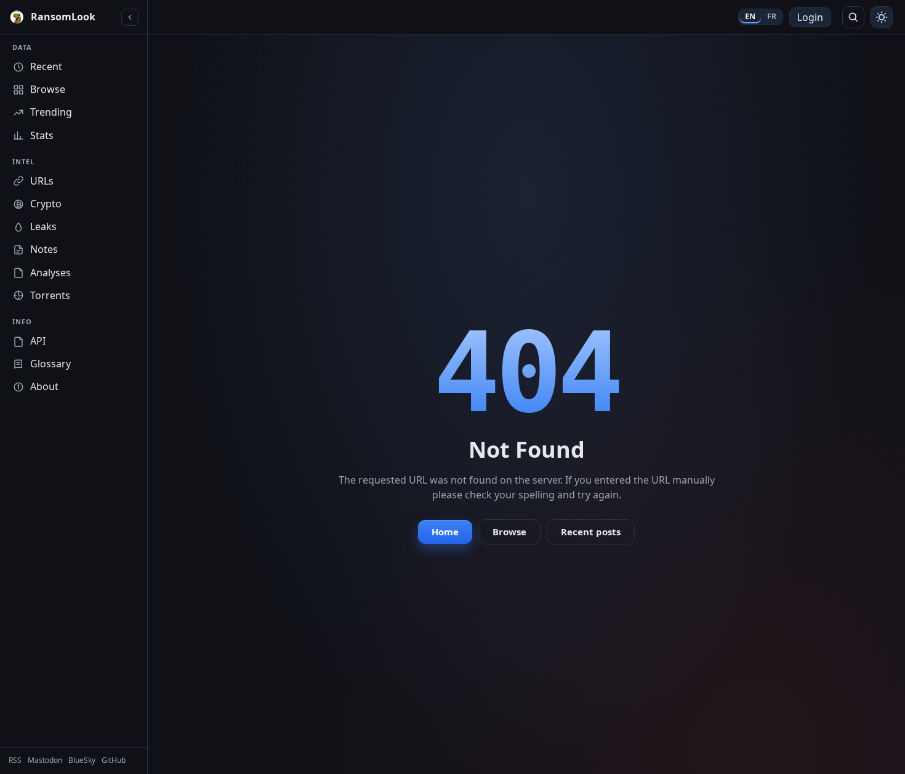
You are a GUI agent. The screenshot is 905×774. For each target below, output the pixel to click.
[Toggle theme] (882, 17)
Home (445, 531)
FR (772, 16)
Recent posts (591, 531)
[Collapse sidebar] (130, 17)
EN (750, 16)
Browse (509, 531)
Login (810, 17)
